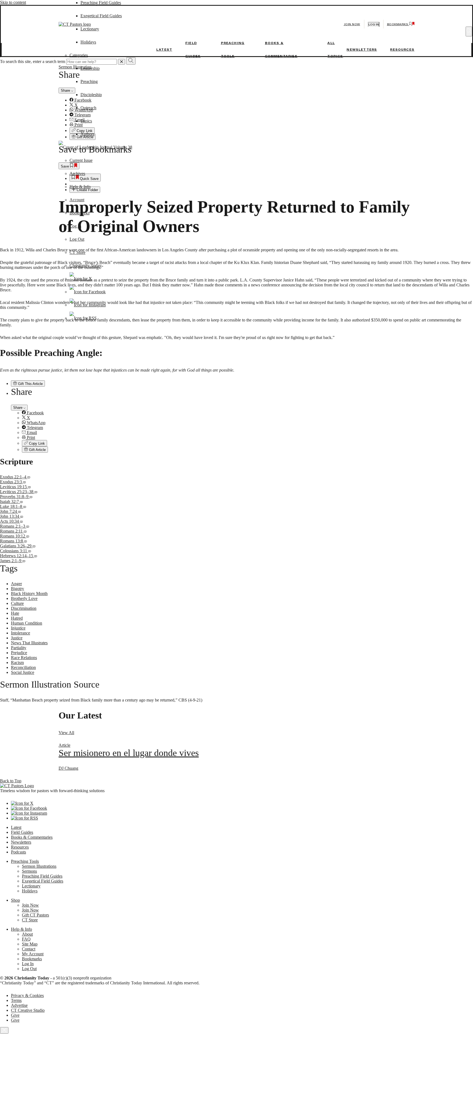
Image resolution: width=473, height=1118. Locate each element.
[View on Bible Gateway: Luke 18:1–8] (24, 506)
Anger (16, 583)
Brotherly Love (24, 598)
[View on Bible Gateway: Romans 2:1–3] (27, 526)
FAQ (26, 939)
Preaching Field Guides (100, 2)
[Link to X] (81, 278)
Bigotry (17, 588)
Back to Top (10, 780)
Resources (402, 49)
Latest (164, 49)
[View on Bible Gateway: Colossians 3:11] (29, 550)
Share (18, 408)
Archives (77, 173)
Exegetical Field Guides (42, 881)
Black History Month (29, 593)
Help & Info (80, 186)
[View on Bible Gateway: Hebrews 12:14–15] (35, 555)
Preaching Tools (25, 861)
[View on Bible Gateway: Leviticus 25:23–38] (35, 491)
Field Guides (22, 832)
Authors (87, 134)
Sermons (29, 871)
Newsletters (362, 49)
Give (15, 1015)
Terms (16, 1000)
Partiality (18, 647)
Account (77, 199)
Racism (17, 662)
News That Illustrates (29, 642)
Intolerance (20, 633)
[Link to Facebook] (88, 291)
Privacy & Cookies (27, 995)
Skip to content (13, 2)
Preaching (89, 81)
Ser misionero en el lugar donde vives (129, 753)
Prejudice (19, 652)
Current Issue (81, 160)
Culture (17, 603)
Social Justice (22, 672)
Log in (373, 24)
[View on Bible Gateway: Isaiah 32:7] (21, 501)
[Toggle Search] (469, 31)
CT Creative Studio (28, 1010)
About (27, 934)
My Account (33, 954)
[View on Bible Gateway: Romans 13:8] (25, 541)
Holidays (30, 891)
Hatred (17, 618)
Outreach (88, 107)
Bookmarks (80, 213)
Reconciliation (23, 667)
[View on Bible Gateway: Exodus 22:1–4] (28, 477)
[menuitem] (247, 412)
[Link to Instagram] (88, 305)
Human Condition (26, 623)
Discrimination (23, 608)
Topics (86, 121)
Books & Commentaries (32, 837)
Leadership (90, 68)
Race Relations (24, 657)
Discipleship (91, 94)
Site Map (30, 944)
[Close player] (4, 1030)
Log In (75, 226)
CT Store (77, 252)
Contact (28, 949)
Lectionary (31, 886)
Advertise (19, 1005)
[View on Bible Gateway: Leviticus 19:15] (29, 486)
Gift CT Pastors (35, 915)
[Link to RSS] (83, 318)
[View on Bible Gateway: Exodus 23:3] (24, 481)
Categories (79, 55)
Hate (15, 613)
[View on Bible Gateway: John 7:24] (19, 511)
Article (64, 745)
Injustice (18, 628)
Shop (15, 900)
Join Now (352, 24)
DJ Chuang (68, 768)
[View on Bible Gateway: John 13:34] (21, 516)
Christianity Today (86, 265)
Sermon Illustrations (39, 866)
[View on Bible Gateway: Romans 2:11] (25, 531)
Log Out (77, 239)
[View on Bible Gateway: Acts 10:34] (21, 521)
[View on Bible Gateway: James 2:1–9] (23, 560)
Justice (16, 638)
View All (66, 732)
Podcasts (18, 852)
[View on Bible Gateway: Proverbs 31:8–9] (31, 496)
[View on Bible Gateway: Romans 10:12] (27, 536)
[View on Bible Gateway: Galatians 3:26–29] (34, 546)
